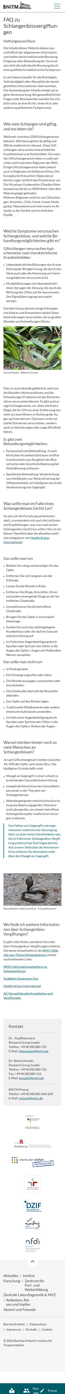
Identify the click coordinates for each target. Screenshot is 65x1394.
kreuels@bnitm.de (31, 1078)
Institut (29, 1275)
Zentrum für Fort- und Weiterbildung (36, 1285)
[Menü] (57, 6)
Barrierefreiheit (14, 1324)
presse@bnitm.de (31, 1098)
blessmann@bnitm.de (33, 1051)
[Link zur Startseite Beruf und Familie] (32, 1184)
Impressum (13, 1329)
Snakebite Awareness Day (20, 978)
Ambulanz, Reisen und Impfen (18, 1302)
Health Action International (22, 986)
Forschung (11, 1281)
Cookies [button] (46, 1329)
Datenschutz (38, 1324)
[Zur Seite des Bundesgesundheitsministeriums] (32, 1122)
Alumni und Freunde (19, 1309)
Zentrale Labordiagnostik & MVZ (29, 1295)
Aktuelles (10, 1275)
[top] (32, 1261)
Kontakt (31, 1329)
